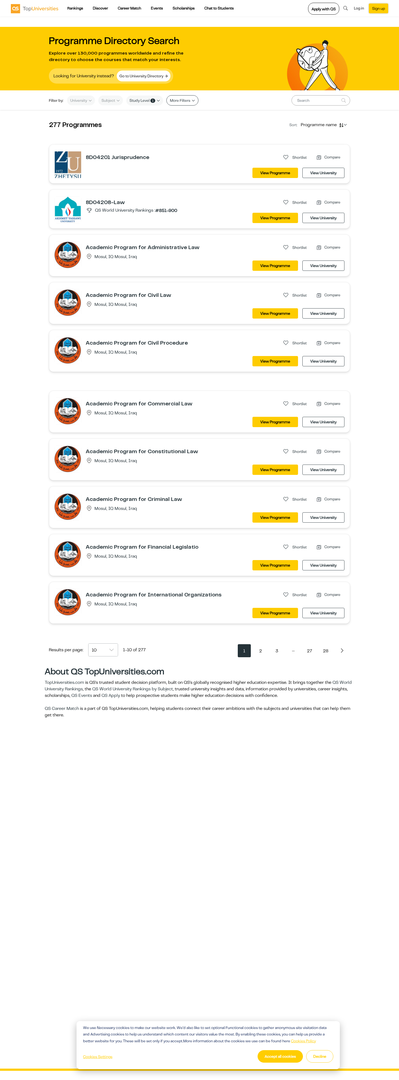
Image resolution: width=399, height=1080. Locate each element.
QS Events (81, 695)
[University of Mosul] (68, 254)
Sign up (378, 8)
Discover (100, 8)
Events (157, 8)
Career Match (129, 8)
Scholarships (184, 8)
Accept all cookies (280, 1056)
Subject (109, 100)
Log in (359, 8)
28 (325, 651)
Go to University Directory (141, 76)
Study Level (141, 100)
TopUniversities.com (64, 682)
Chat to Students (219, 8)
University (79, 100)
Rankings (75, 8)
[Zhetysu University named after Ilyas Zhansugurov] (68, 164)
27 (309, 651)
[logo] (34, 8)
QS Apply (111, 695)
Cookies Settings (97, 1056)
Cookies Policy (303, 1040)
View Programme (275, 172)
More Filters (180, 100)
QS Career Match (62, 708)
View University (323, 172)
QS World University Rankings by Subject (132, 689)
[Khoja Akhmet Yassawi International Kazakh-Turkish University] (68, 209)
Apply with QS (324, 9)
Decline (319, 1056)
